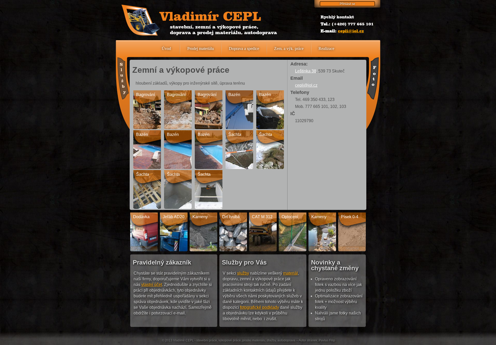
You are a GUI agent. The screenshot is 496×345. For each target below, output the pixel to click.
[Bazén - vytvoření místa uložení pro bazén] (239, 109)
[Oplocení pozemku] (292, 231)
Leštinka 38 (305, 71)
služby (243, 273)
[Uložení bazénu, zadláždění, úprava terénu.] (147, 149)
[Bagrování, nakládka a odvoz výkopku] (208, 109)
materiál (290, 273)
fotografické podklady (259, 307)
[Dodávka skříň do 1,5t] (144, 231)
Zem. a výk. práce (289, 48)
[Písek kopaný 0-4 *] (352, 231)
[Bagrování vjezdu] (147, 109)
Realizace (326, 48)
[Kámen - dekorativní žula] (203, 231)
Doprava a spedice (244, 48)
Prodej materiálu (200, 48)
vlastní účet (151, 284)
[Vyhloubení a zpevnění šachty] (239, 149)
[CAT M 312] (263, 231)
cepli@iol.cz (351, 30)
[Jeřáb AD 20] (174, 231)
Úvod (166, 48)
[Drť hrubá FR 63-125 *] (233, 231)
